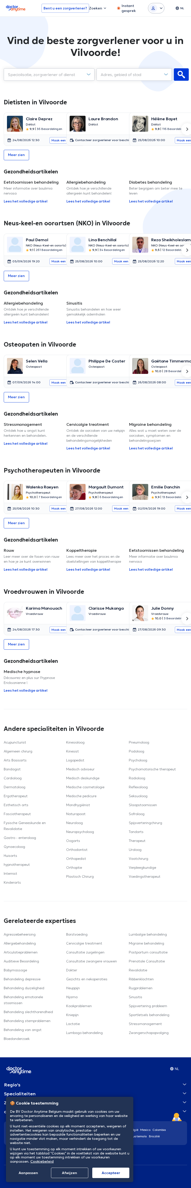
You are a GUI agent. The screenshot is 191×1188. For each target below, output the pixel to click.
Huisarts (10, 855)
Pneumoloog (139, 742)
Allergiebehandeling (20, 943)
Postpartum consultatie (148, 952)
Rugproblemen (140, 988)
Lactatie (73, 1024)
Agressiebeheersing (20, 934)
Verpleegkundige (142, 867)
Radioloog (137, 778)
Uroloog (135, 849)
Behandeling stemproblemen (27, 1021)
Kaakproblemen (79, 1006)
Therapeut (137, 840)
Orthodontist (77, 849)
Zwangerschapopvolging (149, 1032)
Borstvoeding (77, 934)
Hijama (72, 997)
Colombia (159, 1130)
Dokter (71, 970)
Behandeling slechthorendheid (28, 1012)
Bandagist (12, 769)
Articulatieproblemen (21, 952)
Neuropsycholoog (80, 832)
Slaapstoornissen (143, 805)
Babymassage (15, 970)
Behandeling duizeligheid (24, 988)
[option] (33, 129)
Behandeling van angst (23, 1030)
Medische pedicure (81, 796)
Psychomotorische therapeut (152, 769)
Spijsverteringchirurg (145, 823)
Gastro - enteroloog (20, 837)
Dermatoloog (14, 787)
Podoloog (136, 751)
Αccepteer (111, 1173)
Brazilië (154, 1136)
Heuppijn (73, 988)
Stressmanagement (145, 1024)
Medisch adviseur (80, 769)
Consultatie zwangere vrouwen (91, 961)
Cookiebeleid (42, 1161)
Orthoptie (74, 867)
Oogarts (73, 840)
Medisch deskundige (82, 778)
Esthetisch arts (16, 805)
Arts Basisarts (15, 760)
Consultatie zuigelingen (85, 952)
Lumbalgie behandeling (148, 934)
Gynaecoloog (14, 846)
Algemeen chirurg (18, 751)
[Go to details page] (15, 124)
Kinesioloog (75, 742)
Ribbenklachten (141, 979)
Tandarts (136, 832)
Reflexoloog (138, 787)
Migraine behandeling (146, 943)
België (133, 1130)
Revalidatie (138, 970)
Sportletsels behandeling (149, 1015)
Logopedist (75, 760)
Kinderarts (12, 882)
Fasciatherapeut (17, 814)
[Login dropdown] (156, 8)
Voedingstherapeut (144, 876)
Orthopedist (76, 858)
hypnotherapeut (17, 864)
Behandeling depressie (22, 979)
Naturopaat (76, 814)
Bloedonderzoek (17, 1038)
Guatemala (139, 1136)
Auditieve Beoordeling (21, 961)
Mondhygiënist (78, 805)
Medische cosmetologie (85, 787)
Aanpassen (28, 1173)
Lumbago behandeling (84, 1032)
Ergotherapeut (16, 796)
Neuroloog (74, 823)
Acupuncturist (15, 742)
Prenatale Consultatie (147, 961)
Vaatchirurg (138, 858)
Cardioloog (13, 778)
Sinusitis (135, 997)
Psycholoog (138, 760)
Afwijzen (69, 1173)
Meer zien (16, 155)
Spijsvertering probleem (148, 1006)
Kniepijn (72, 1015)
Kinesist (72, 751)
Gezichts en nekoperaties (86, 979)
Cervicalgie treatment (84, 943)
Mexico (145, 1130)
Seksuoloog (138, 796)
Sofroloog (136, 814)
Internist (10, 873)
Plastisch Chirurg (80, 876)
